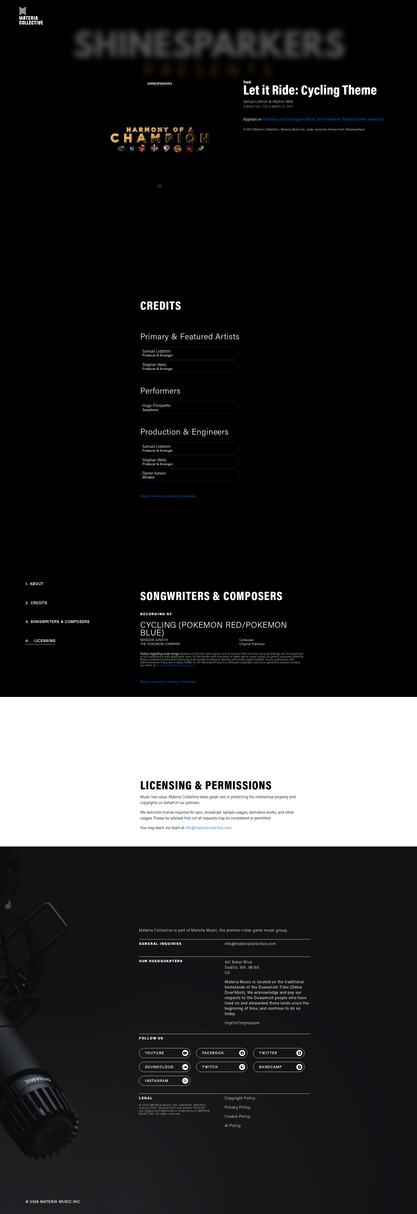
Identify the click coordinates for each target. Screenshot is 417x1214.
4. (41, 641)
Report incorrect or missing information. (168, 496)
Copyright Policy (240, 1098)
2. (37, 603)
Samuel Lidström (255, 102)
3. (58, 622)
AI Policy (233, 1126)
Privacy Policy (237, 1108)
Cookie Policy (237, 1117)
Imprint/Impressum (242, 1023)
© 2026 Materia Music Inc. (53, 1202)
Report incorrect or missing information (168, 682)
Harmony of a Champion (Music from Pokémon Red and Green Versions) (323, 120)
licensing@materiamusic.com (176, 665)
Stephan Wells (282, 102)
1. (34, 584)
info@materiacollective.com (208, 828)
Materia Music (204, 931)
